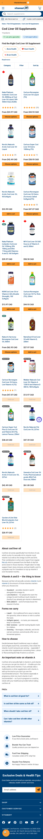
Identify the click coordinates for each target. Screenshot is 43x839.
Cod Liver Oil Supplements (30, 24)
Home (4, 24)
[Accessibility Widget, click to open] (39, 419)
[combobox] (22, 13)
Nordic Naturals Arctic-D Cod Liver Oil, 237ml (10, 474)
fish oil (4, 562)
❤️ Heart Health (28, 49)
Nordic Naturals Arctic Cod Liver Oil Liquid (9, 147)
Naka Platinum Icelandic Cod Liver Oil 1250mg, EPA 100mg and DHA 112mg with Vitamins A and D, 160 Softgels (10, 247)
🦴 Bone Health (10, 49)
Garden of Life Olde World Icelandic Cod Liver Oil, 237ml (10, 520)
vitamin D (5, 583)
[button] (3, 8)
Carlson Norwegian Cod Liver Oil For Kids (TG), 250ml (32, 294)
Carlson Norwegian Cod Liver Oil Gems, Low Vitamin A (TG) (9, 382)
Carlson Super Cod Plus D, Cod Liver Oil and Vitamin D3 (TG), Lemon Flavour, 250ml (10, 430)
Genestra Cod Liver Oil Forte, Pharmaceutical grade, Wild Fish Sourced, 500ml (32, 475)
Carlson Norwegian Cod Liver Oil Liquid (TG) (31, 94)
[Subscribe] (38, 790)
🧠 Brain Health (10, 55)
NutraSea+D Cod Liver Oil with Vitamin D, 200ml (32, 339)
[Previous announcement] (2, 2)
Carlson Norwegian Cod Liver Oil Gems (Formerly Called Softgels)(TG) (31, 195)
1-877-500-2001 (32, 833)
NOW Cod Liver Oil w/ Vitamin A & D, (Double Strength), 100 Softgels (10, 295)
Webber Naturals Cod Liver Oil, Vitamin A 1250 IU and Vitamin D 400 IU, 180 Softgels (32, 383)
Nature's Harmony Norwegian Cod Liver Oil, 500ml (10, 339)
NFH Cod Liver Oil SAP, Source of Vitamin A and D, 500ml (32, 244)
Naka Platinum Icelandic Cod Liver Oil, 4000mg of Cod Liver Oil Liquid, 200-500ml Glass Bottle (10, 97)
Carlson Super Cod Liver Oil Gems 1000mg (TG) (31, 147)
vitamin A (34, 581)
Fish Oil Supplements (14, 24)
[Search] (4, 13)
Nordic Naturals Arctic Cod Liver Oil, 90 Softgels (9, 194)
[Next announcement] (41, 2)
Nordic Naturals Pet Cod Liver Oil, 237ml (31, 428)
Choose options (11, 117)
